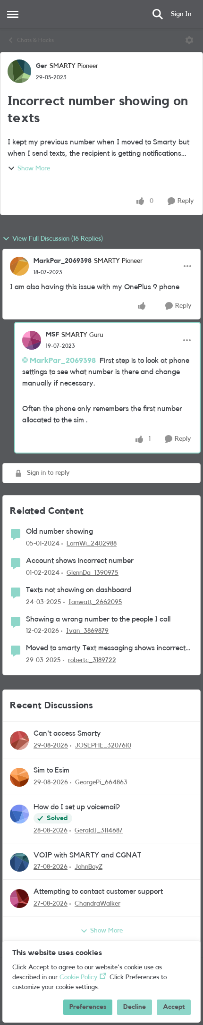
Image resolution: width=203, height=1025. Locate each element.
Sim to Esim (51, 770)
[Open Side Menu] (12, 14)
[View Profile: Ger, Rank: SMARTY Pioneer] (19, 71)
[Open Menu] (189, 40)
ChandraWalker (97, 903)
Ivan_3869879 (87, 631)
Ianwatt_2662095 (95, 602)
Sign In (181, 14)
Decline (134, 1007)
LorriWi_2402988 (92, 543)
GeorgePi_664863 (101, 782)
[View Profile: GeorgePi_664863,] (19, 777)
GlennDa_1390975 (92, 573)
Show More (33, 168)
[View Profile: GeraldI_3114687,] (19, 814)
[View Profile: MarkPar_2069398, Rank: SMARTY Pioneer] (19, 266)
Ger (41, 66)
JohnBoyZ (88, 867)
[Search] (157, 14)
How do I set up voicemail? (77, 807)
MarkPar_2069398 (63, 261)
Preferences (87, 1007)
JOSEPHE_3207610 (103, 745)
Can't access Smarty (67, 733)
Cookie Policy (78, 977)
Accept (174, 1007)
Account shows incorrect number (80, 560)
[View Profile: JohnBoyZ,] (19, 862)
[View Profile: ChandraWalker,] (19, 898)
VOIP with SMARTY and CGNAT (87, 855)
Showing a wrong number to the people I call (98, 619)
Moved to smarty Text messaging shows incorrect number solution (106, 648)
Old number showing (59, 531)
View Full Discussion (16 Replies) (57, 238)
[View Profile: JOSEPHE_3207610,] (19, 740)
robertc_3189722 (92, 660)
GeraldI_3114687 (99, 830)
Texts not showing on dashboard (78, 590)
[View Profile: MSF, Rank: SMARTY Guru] (31, 340)
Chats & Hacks (35, 40)
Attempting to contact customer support (98, 891)
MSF (52, 334)
